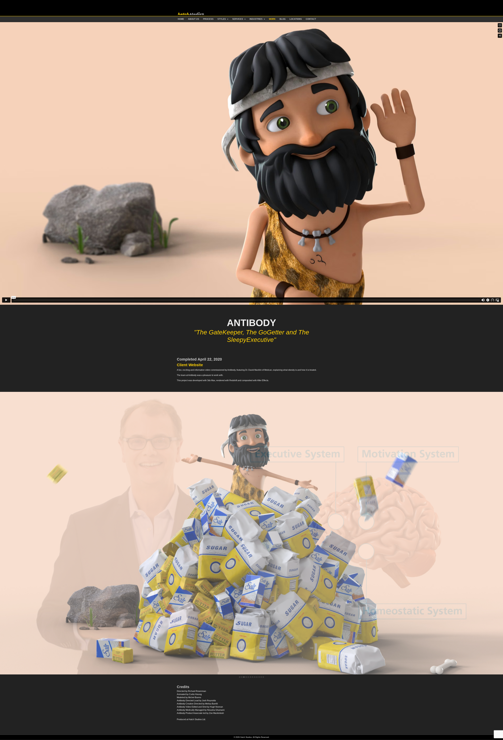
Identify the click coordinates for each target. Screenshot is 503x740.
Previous (4, 533)
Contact (311, 19)
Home (181, 19)
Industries (256, 19)
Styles (221, 19)
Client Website (190, 365)
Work (272, 19)
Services (237, 19)
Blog (283, 19)
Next (498, 533)
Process (208, 19)
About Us (193, 19)
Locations (295, 19)
